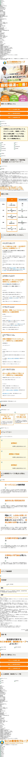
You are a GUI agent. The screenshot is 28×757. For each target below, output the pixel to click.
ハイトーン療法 (2, 13)
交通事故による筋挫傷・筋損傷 (5, 732)
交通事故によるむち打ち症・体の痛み (6, 48)
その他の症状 (2, 719)
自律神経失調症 (2, 35)
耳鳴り (1, 20)
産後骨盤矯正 (2, 7)
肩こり (1, 17)
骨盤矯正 (1, 6)
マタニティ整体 (2, 9)
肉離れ (1, 38)
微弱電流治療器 (2, 14)
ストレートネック (3, 18)
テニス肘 (1, 39)
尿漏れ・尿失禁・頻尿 (3, 36)
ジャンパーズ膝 (2, 43)
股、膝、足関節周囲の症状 (4, 715)
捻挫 (0, 31)
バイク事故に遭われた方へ (4, 54)
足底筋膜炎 (2, 33)
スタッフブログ (2, 689)
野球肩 (1, 727)
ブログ (1, 57)
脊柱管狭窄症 (2, 29)
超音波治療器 (2, 15)
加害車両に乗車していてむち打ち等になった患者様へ (9, 54)
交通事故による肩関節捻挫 (4, 49)
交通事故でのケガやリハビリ (5, 729)
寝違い (10, 320)
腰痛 (0, 26)
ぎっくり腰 (2, 27)
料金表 (1, 687)
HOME (1, 685)
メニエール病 (2, 22)
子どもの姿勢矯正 (3, 693)
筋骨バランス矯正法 (3, 5)
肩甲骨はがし (2, 8)
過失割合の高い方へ (3, 55)
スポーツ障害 (2, 37)
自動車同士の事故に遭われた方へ (5, 51)
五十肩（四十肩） (3, 23)
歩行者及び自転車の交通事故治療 (5, 50)
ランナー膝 (2, 724)
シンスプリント (2, 40)
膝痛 (0, 31)
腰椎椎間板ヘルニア (3, 28)
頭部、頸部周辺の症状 (3, 701)
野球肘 (1, 41)
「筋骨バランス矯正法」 (14, 325)
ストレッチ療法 (2, 12)
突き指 (1, 25)
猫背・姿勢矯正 (2, 11)
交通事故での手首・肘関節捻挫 (5, 52)
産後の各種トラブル (6, 393)
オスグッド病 (2, 32)
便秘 (0, 34)
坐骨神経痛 (2, 28)
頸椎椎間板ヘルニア (3, 19)
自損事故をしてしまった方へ (5, 735)
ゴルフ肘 (1, 42)
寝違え (1, 21)
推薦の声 (1, 57)
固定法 (5, 270)
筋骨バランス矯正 (11, 358)
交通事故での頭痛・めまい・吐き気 (6, 47)
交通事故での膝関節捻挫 (4, 46)
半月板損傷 (2, 44)
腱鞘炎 (1, 24)
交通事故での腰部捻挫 (3, 53)
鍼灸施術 (1, 10)
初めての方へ (2, 56)
